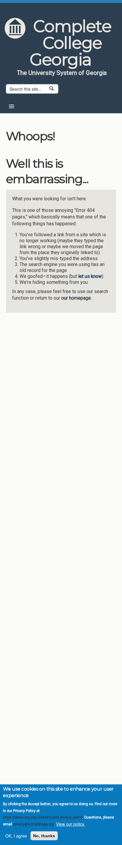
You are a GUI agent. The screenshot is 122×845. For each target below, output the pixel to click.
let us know (90, 276)
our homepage (76, 298)
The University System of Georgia (62, 72)
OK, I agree (16, 836)
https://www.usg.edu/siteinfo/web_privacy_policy (42, 817)
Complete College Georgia (70, 43)
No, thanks (44, 835)
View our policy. (70, 824)
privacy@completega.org (33, 824)
